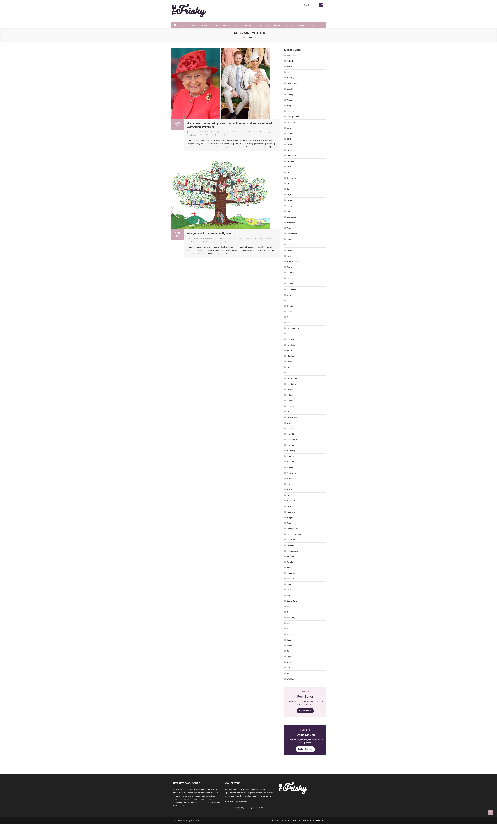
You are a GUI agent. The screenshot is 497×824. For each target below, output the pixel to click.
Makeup (290, 445)
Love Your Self (293, 440)
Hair (288, 323)
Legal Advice (292, 417)
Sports (289, 584)
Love (236, 25)
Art (288, 72)
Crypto (290, 195)
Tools (289, 634)
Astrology (291, 78)
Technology (291, 612)
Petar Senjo (193, 238)
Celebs (215, 25)
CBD (289, 139)
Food (289, 256)
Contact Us (285, 820)
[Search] (321, 5)
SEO (289, 568)
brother (232, 238)
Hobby (289, 367)
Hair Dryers (291, 334)
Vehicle (290, 662)
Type (289, 651)
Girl (288, 300)
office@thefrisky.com (239, 802)
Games (290, 284)
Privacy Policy (321, 820)
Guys (289, 317)
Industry (290, 395)
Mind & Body (292, 462)
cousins (240, 238)
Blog (289, 106)
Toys (289, 640)
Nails (289, 495)
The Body (291, 618)
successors (228, 135)
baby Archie (247, 132)
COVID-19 (291, 184)
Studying (290, 590)
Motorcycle (291, 473)
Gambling (291, 278)
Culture (290, 200)
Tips (288, 623)
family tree (260, 238)
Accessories (292, 55)
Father (269, 238)
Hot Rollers (291, 384)
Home (184, 25)
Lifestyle (290, 428)
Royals (301, 25)
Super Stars (292, 601)
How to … (291, 389)
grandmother (192, 135)
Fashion (290, 245)
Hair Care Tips (293, 328)
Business (290, 111)
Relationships (248, 25)
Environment (292, 234)
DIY (288, 211)
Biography (291, 100)
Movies (226, 25)
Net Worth (291, 501)
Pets (289, 523)
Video (289, 668)
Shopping (291, 573)
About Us (275, 820)
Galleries (290, 273)
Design (290, 206)
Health (204, 25)
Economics (291, 217)
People (214, 238)
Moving (290, 484)
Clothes (290, 167)
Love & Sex (291, 434)
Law (288, 412)
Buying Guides (293, 117)
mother (214, 242)
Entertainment (274, 25)
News (194, 25)
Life (288, 423)
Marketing (291, 451)
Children (290, 150)
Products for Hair (294, 534)
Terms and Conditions (306, 820)
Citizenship (291, 156)
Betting (290, 94)
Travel (311, 25)
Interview (290, 406)
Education (291, 222)
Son (227, 242)
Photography (292, 529)
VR (288, 673)
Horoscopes (292, 378)
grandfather (191, 242)
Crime (289, 189)
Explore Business (305, 749)
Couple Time (292, 178)
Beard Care (292, 83)
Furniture (291, 267)
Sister (222, 242)
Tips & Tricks (292, 629)
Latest (293, 820)
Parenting (289, 25)
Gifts (289, 295)
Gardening (291, 289)
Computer (291, 172)
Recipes (290, 545)
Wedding (290, 679)
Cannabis (291, 122)
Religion (290, 556)
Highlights (291, 356)
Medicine (290, 456)
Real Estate (292, 540)
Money (290, 467)
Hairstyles (291, 345)
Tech (289, 607)
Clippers (290, 161)
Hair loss (290, 339)
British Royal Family (262, 132)
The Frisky (193, 132)
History (290, 362)
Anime (289, 67)
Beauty (290, 89)
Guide (289, 312)
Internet (290, 401)
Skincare (290, 579)
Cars (289, 128)
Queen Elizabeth (206, 135)
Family (290, 239)
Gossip (290, 306)
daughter (249, 238)
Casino (290, 133)
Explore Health (305, 711)
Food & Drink (292, 261)
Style (261, 25)
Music (289, 490)
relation (218, 135)
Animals (290, 61)
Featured (291, 250)
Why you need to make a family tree (209, 233)
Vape (289, 657)
